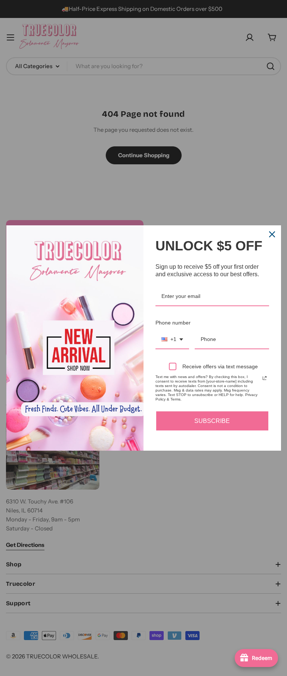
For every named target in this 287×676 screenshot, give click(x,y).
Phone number (173, 323)
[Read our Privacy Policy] (264, 378)
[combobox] (172, 339)
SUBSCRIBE (212, 421)
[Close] (272, 234)
